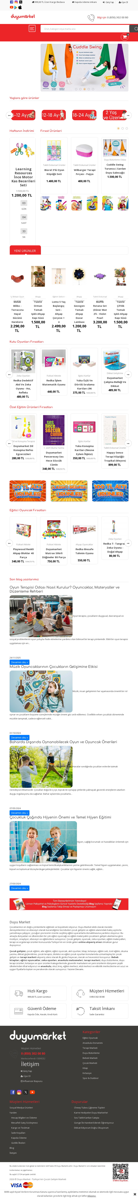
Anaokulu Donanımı (93, 1042)
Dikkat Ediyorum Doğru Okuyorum (91, 1127)
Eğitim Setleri (59, 296)
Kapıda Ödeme (19, 1137)
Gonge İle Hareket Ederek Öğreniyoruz (94, 1122)
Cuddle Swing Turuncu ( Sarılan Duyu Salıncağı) (115, 168)
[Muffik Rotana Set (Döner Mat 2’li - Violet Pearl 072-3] (100, 276)
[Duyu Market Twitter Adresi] (21, 3)
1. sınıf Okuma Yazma (54, 447)
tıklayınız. (92, 1195)
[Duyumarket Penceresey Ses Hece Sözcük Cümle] (54, 430)
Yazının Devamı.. (75, 969)
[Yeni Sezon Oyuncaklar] (76, 203)
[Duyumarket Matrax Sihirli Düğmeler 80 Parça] (54, 530)
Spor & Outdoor (91, 1078)
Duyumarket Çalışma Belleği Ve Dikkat (115, 382)
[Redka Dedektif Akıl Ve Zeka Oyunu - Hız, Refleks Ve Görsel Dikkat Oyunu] (23, 361)
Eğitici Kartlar (84, 375)
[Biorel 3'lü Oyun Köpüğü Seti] (54, 151)
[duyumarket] (23, 16)
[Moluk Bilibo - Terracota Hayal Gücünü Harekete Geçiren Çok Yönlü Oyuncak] (17, 276)
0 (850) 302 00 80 (117, 17)
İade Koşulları (18, 1132)
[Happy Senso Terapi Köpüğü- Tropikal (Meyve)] (115, 430)
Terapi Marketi (90, 1047)
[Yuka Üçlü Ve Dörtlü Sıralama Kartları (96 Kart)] (84, 361)
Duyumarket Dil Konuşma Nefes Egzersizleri (23, 450)
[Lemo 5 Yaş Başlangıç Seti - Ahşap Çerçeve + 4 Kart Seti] (59, 276)
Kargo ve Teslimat (20, 1127)
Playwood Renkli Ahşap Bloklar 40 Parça (23, 553)
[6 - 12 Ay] (23, 115)
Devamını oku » (19, 662)
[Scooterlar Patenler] (45, 203)
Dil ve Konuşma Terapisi (23, 441)
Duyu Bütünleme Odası (115, 159)
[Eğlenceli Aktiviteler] (107, 203)
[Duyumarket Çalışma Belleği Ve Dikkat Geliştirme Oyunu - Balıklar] (115, 360)
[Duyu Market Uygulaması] (16, 8)
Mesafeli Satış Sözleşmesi (24, 1122)
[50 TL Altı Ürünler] (28, 490)
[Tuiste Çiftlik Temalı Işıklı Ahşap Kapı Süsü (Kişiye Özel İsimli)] (121, 276)
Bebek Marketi (90, 1057)
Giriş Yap (109, 2)
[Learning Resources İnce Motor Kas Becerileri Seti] (22, 149)
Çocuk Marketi (90, 1062)
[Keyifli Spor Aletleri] (92, 203)
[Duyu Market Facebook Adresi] (12, 3)
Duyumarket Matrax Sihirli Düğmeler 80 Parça (54, 553)
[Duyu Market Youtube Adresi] (12, 8)
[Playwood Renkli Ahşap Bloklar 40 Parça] (23, 530)
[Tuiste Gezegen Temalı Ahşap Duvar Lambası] (79, 276)
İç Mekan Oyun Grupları (17, 298)
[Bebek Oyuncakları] (123, 203)
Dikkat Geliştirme (115, 373)
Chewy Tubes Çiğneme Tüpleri (89, 1107)
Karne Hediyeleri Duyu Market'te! (91, 1112)
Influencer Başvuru (32, 1081)
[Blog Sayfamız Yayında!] (69, 903)
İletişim (30, 1064)
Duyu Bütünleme (91, 1052)
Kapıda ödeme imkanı (85, 2)
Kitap (85, 1068)
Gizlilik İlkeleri (18, 1142)
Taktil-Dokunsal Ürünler (54, 165)
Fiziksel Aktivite (54, 375)
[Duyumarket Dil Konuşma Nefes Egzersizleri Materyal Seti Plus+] (23, 427)
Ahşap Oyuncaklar (38, 298)
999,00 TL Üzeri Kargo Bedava (49, 2)
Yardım (13, 1112)
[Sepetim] (124, 37)
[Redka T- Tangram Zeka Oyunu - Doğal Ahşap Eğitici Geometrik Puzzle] (115, 527)
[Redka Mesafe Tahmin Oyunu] (84, 530)
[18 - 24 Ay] (84, 115)
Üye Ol (124, 2)
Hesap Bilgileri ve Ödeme (24, 1117)
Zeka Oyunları (23, 375)
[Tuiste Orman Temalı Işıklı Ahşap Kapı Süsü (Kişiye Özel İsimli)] (38, 276)
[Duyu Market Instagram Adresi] (16, 3)
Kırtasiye (87, 1073)
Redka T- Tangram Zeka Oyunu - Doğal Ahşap (115, 547)
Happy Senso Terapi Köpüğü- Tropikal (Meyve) (115, 456)
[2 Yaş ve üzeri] (115, 115)
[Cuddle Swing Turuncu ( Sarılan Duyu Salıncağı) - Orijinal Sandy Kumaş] (115, 148)
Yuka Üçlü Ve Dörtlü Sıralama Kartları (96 (84, 384)
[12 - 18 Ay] (54, 115)
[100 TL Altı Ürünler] (110, 490)
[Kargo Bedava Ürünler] (69, 490)
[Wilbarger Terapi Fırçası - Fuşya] (84, 151)
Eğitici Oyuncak (90, 1037)
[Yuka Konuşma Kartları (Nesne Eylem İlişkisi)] (84, 427)
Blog (12, 1147)
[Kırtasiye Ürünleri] (61, 203)
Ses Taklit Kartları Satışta (86, 1117)
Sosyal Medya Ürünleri (21, 1107)
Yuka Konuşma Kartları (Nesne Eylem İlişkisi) (84, 450)
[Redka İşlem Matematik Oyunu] (54, 361)
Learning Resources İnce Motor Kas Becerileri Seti (23, 177)
